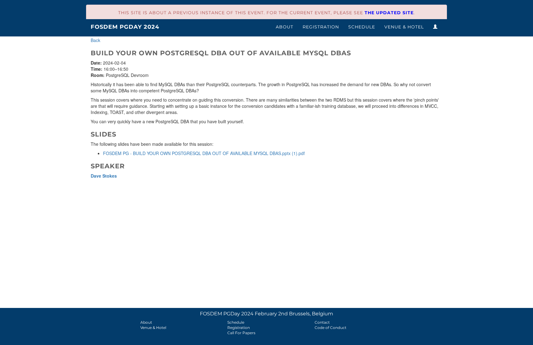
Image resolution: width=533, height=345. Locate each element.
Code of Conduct (330, 327)
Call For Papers (241, 332)
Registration (321, 27)
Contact (322, 322)
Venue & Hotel (404, 27)
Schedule (361, 27)
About (284, 27)
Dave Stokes (104, 176)
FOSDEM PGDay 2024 (125, 26)
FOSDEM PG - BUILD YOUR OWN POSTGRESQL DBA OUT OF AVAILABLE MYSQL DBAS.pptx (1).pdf (204, 153)
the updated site (389, 12)
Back (95, 40)
